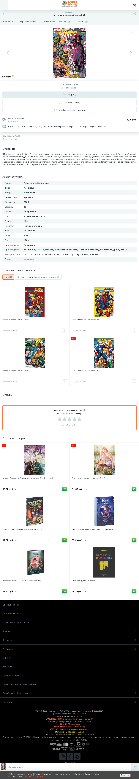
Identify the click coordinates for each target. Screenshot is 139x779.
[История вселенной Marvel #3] (34, 353)
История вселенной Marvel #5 (16, 320)
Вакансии (7, 666)
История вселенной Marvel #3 (16, 371)
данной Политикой (34, 776)
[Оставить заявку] (64, 330)
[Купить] (64, 489)
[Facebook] (70, 756)
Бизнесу (6, 658)
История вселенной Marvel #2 (85, 371)
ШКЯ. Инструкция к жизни (83, 580)
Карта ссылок (69, 762)
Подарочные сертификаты (15, 622)
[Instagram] (62, 756)
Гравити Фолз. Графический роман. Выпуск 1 (22, 529)
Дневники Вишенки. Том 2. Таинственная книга (93, 529)
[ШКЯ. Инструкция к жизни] (104, 562)
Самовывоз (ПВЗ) (11, 604)
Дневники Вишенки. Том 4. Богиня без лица (21, 580)
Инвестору (8, 702)
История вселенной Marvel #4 (85, 320)
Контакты (7, 640)
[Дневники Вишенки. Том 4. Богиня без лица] (34, 562)
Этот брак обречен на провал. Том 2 (88, 478)
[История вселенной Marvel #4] (104, 302)
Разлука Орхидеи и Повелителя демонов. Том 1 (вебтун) (27, 478)
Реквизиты (7, 649)
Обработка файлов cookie (15, 693)
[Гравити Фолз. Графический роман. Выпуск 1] (34, 511)
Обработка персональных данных (19, 684)
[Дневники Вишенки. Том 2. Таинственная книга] (104, 511)
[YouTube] (77, 756)
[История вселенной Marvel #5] (34, 302)
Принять (125, 775)
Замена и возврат (11, 675)
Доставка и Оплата (11, 613)
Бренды (6, 631)
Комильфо (29, 259)
